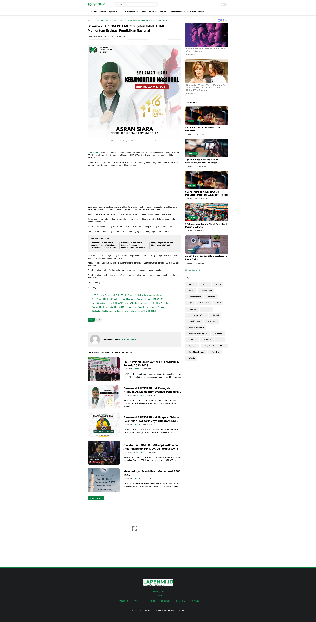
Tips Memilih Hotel (196, 352)
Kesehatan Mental (196, 327)
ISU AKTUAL (115, 11)
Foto (97, 20)
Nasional (218, 333)
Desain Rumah (195, 297)
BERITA (103, 11)
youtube (195, 601)
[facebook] (207, 12)
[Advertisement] (134, 186)
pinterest (165, 601)
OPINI (143, 11)
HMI (219, 303)
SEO (220, 340)
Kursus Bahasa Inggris (198, 333)
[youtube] (227, 12)
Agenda (192, 284)
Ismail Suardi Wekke (197, 315)
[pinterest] (219, 12)
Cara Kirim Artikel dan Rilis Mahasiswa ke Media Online (206, 257)
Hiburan (207, 309)
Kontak (159, 595)
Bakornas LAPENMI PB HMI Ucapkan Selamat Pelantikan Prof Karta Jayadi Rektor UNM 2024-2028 (103, 245)
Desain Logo (207, 291)
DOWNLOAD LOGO (178, 11)
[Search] (155, 4)
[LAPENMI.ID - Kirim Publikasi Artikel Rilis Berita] (96, 5)
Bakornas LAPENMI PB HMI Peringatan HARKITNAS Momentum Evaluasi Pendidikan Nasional (151, 390)
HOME (94, 11)
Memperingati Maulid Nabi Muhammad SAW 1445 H (162, 244)
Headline (192, 309)
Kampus (191, 185)
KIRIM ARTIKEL (197, 11)
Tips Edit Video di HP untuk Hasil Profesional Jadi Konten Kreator (201, 161)
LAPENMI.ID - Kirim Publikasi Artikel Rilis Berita (164, 610)
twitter (137, 601)
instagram (180, 601)
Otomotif (207, 340)
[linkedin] (109, 326)
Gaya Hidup (193, 218)
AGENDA (153, 11)
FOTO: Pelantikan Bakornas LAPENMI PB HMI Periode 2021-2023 (151, 363)
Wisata (192, 358)
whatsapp (151, 601)
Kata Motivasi (194, 321)
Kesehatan (212, 321)
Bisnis (191, 291)
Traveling (215, 352)
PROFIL (163, 11)
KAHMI (216, 315)
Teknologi (192, 153)
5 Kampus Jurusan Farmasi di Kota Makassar (202, 129)
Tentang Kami (159, 591)
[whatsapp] (215, 12)
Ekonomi (211, 297)
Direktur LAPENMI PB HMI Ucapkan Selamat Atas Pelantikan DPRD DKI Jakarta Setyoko (133, 245)
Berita (137, 424)
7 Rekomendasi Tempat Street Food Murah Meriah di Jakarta (206, 225)
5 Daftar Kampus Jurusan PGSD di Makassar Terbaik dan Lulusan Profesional (206, 193)
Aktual (205, 284)
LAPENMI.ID (93, 153)
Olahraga (193, 340)
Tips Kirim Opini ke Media (215, 346)
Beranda (91, 20)
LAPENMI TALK (131, 11)
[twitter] (211, 12)
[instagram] (223, 12)
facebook (123, 601)
